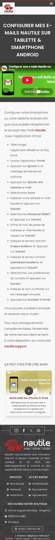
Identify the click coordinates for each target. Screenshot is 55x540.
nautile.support (15, 346)
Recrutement (40, 489)
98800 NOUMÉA (17, 516)
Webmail (15, 489)
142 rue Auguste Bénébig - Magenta (29, 510)
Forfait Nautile (40, 483)
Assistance (16, 495)
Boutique (13, 522)
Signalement (39, 495)
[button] (29, 391)
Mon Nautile (17, 483)
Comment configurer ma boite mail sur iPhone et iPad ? (29, 398)
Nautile (40, 130)
